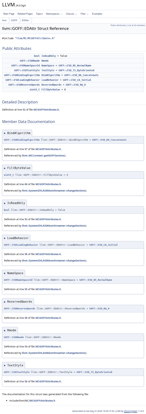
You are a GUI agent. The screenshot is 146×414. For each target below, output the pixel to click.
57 (26, 149)
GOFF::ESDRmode (30, 60)
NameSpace (47, 65)
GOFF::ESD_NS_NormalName (75, 65)
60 (26, 184)
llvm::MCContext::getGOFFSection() (44, 155)
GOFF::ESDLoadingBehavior (23, 79)
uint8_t (35, 89)
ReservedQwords (51, 84)
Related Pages (25, 13)
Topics (39, 13)
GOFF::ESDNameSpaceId (25, 65)
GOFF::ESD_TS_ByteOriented (76, 70)
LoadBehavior (50, 79)
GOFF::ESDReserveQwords (24, 84)
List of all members (136, 25)
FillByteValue (50, 89)
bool (37, 55)
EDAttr (25, 20)
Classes (70, 13)
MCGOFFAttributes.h (46, 109)
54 (26, 346)
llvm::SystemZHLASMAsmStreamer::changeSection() (54, 190)
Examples (97, 13)
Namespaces (52, 13)
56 (26, 381)
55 (26, 289)
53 (26, 219)
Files (83, 13)
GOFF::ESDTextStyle (27, 70)
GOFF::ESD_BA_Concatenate (81, 75)
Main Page (8, 13)
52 (24, 109)
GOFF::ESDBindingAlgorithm (22, 75)
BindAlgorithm (50, 75)
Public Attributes (118, 25)
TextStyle (47, 70)
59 (26, 317)
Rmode (45, 60)
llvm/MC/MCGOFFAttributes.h (34, 38)
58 (26, 254)
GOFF (14, 20)
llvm (4, 20)
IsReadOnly (48, 55)
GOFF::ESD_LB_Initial (77, 79)
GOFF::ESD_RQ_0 (76, 84)
